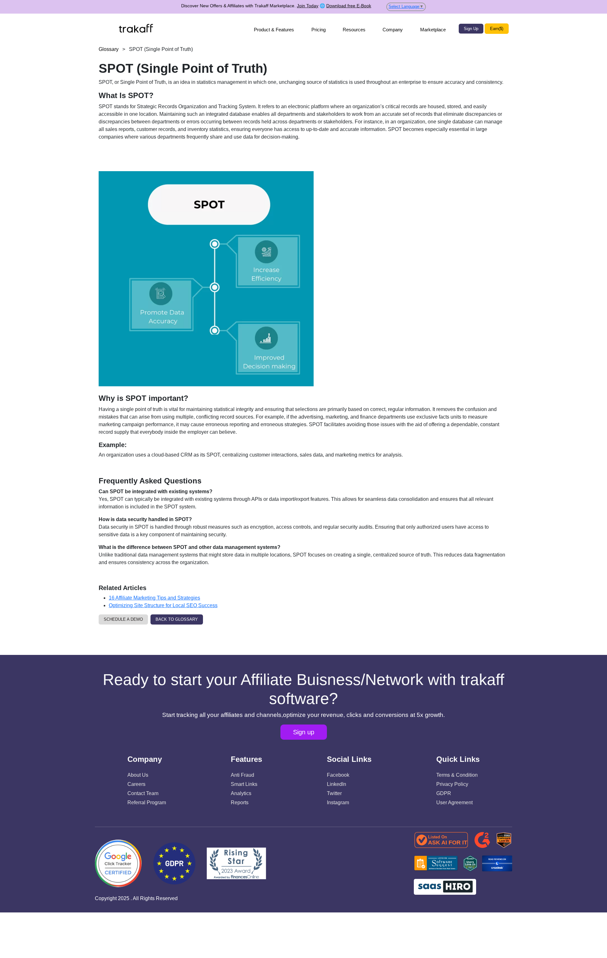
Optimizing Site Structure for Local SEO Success (163, 605)
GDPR (443, 793)
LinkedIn (336, 784)
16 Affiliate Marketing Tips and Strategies (154, 597)
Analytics (241, 793)
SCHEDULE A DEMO (123, 619)
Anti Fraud (242, 775)
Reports (239, 802)
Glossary (109, 49)
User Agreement (454, 802)
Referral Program (146, 802)
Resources (354, 29)
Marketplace (433, 29)
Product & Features (274, 29)
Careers (136, 784)
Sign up (303, 732)
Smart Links (244, 784)
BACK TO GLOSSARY (177, 619)
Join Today (307, 5)
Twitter (334, 793)
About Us (137, 775)
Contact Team (142, 793)
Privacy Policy (452, 784)
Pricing (318, 29)
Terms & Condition (457, 775)
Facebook (338, 775)
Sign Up (471, 28)
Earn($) (496, 28)
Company (393, 29)
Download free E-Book (348, 5)
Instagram (338, 802)
